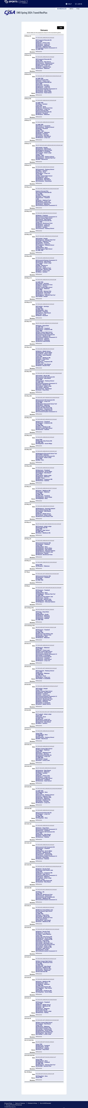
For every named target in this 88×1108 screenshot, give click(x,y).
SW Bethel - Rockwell (42, 113)
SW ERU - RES (40, 131)
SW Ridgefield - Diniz (42, 177)
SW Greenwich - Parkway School (45, 63)
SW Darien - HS (40, 1007)
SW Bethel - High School (43, 530)
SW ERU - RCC (40, 363)
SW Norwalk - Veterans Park (43, 269)
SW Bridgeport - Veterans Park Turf (45, 158)
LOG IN (78, 4)
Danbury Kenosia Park (42, 79)
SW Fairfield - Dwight (42, 147)
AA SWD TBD (39, 49)
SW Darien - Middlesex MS (43, 336)
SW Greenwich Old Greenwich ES (45, 334)
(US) (44, 1103)
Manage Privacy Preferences (14, 1105)
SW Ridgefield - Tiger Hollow (44, 549)
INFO (71, 9)
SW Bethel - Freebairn (42, 133)
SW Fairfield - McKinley (42, 387)
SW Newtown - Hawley (42, 553)
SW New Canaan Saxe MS (43, 406)
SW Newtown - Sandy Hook (43, 652)
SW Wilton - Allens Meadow (43, 355)
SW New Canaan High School (44, 64)
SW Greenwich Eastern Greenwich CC (46, 48)
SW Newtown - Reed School (44, 92)
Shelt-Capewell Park (41, 919)
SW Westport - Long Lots (43, 44)
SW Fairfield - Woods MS (43, 375)
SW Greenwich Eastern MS (43, 510)
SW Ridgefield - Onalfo (42, 614)
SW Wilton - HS (40, 892)
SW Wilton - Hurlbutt (41, 104)
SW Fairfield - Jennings (42, 85)
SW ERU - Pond (40, 360)
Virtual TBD (39, 41)
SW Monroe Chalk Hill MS (43, 341)
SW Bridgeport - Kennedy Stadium (45, 508)
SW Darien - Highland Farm (43, 46)
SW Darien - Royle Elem (42, 325)
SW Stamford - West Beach (43, 61)
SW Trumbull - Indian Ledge (43, 91)
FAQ (77, 9)
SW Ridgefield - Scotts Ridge (44, 352)
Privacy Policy (8, 1103)
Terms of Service (20, 1103)
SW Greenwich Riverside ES (43, 40)
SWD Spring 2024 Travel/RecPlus (32, 12)
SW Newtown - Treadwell (43, 86)
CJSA (37, 199)
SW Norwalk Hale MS (41, 527)
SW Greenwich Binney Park (43, 202)
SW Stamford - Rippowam (43, 970)
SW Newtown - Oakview (42, 338)
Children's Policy (32, 1103)
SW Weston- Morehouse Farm (44, 108)
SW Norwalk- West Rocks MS (44, 407)
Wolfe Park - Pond (41, 106)
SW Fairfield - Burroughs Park (44, 943)
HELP (69, 4)
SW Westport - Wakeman (43, 45)
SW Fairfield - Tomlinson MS (44, 947)
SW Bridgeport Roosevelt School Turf (46, 404)
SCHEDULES (61, 9)
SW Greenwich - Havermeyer (44, 181)
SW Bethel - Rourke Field (43, 365)
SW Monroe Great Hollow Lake (44, 333)
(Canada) (48, 1103)
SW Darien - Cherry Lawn (43, 42)
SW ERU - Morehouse (42, 159)
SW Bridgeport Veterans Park (44, 150)
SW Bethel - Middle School (43, 351)
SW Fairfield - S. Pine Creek (43, 1034)
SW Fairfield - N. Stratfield (43, 126)
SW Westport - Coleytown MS (44, 329)
